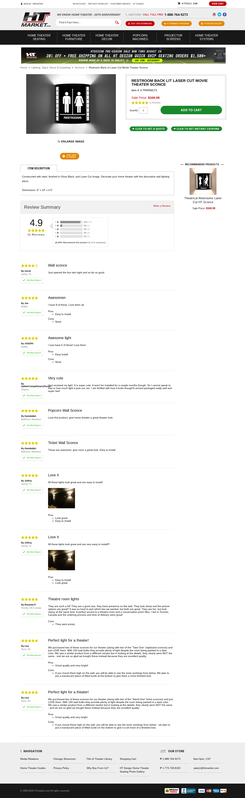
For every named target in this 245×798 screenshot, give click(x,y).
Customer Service (120, 4)
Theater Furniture (73, 37)
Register (38, 4)
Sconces (79, 67)
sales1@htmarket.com (206, 768)
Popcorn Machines (140, 37)
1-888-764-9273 (176, 14)
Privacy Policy (61, 768)
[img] (140, 102)
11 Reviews (155, 102)
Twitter (219, 14)
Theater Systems (206, 37)
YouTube (214, 14)
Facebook (225, 14)
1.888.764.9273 (171, 758)
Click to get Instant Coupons (198, 128)
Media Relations (29, 758)
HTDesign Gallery (213, 23)
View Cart (218, 3)
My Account (79, 4)
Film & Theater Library (99, 758)
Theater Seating (39, 37)
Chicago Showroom (64, 758)
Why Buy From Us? (98, 768)
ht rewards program (178, 23)
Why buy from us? (98, 4)
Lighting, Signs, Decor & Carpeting (50, 67)
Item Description (39, 168)
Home (23, 67)
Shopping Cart (128, 758)
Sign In (27, 4)
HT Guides (138, 4)
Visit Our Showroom (141, 23)
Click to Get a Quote (150, 128)
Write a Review (161, 205)
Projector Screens (173, 37)
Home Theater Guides (33, 768)
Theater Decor (107, 37)
